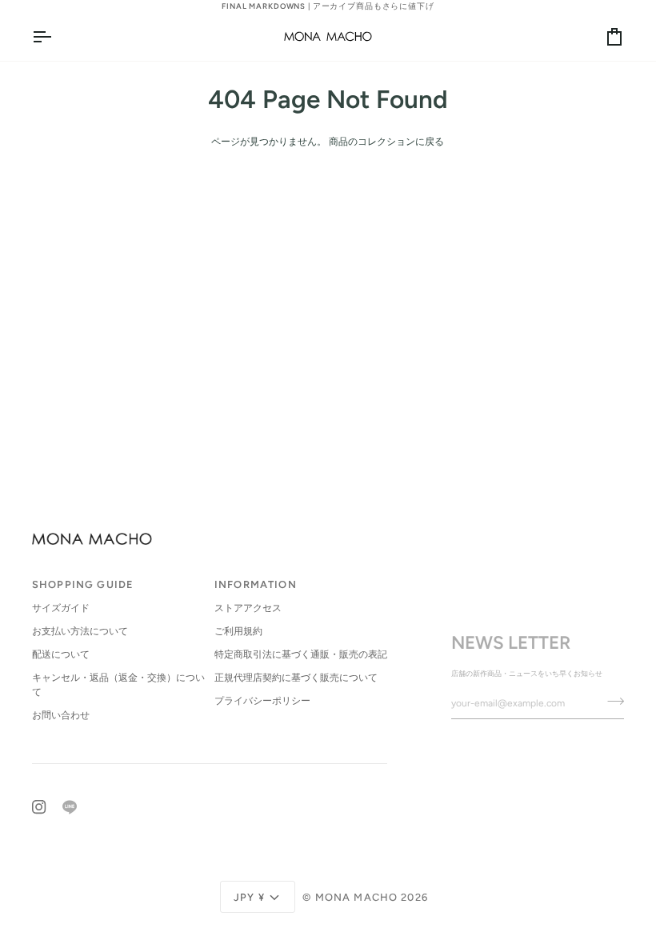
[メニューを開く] (56, 36)
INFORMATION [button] (255, 584)
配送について (61, 654)
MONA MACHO (356, 897)
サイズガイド (61, 608)
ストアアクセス (248, 608)
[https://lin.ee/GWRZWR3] (69, 807)
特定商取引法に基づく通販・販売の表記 (300, 654)
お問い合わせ (61, 715)
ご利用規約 (238, 631)
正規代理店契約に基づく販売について (296, 677)
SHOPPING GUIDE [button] (83, 584)
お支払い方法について (80, 631)
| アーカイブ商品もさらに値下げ (328, 6)
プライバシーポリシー (262, 700)
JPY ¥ (249, 897)
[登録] (611, 701)
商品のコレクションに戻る (386, 141)
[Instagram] (39, 807)
